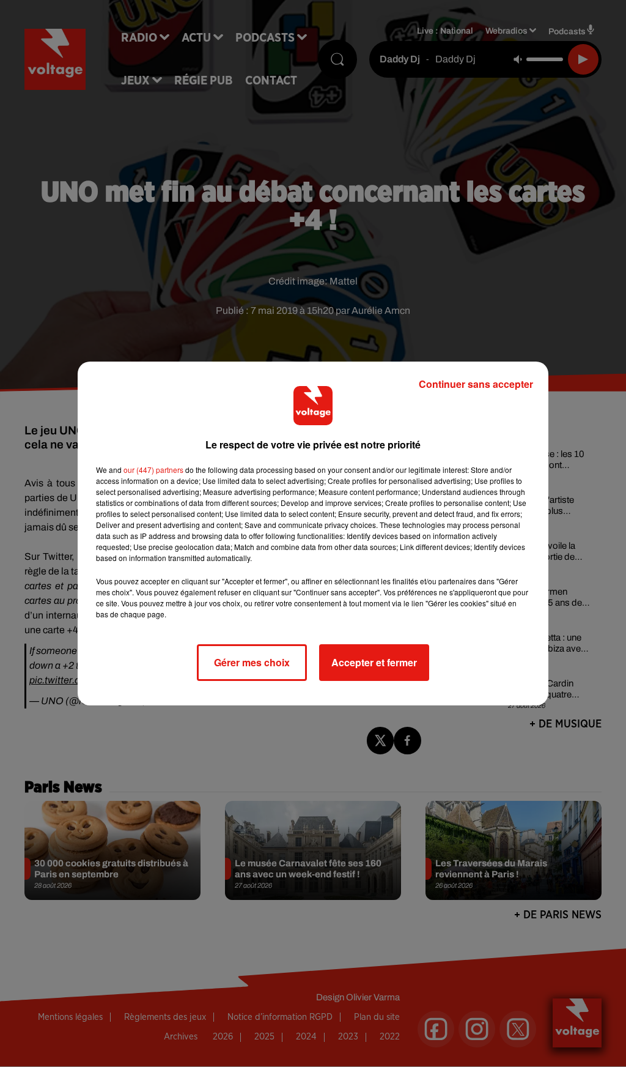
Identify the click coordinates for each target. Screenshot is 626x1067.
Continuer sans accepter (476, 384)
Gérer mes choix (252, 662)
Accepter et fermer (374, 662)
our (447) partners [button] (153, 469)
